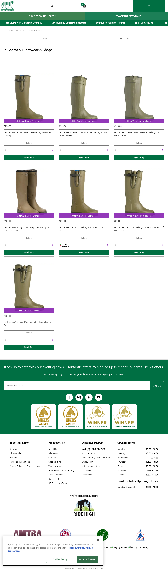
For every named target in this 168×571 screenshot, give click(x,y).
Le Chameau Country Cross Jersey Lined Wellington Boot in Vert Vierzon (26, 229)
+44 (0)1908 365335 (93, 449)
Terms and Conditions (20, 461)
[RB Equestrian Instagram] (79, 397)
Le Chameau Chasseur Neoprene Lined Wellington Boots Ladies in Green (83, 134)
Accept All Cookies (88, 559)
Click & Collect (16, 453)
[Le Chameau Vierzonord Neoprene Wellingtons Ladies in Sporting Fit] (29, 98)
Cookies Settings (61, 559)
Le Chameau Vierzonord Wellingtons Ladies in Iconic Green (82, 229)
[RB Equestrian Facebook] (69, 397)
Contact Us (87, 474)
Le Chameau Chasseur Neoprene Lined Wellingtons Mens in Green (136, 134)
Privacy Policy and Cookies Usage (25, 466)
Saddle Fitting (54, 461)
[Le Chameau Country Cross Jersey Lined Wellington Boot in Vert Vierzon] (29, 193)
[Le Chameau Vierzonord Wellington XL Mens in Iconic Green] (29, 288)
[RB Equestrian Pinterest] (89, 397)
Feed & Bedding (55, 474)
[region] (53, 551)
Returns (13, 457)
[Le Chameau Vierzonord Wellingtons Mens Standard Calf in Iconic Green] (139, 193)
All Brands (53, 453)
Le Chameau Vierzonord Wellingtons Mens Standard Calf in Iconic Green (139, 229)
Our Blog (52, 457)
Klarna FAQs (54, 478)
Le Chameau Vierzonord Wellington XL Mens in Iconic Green (27, 323)
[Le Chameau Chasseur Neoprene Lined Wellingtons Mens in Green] (139, 98)
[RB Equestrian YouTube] (98, 397)
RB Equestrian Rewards (59, 483)
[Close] (98, 540)
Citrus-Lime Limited (94, 568)
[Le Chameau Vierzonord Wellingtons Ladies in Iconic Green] (84, 193)
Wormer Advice (55, 466)
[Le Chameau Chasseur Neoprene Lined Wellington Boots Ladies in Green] (84, 98)
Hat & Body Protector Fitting (61, 470)
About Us (52, 449)
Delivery (13, 449)
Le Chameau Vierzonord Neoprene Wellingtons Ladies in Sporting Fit (28, 134)
